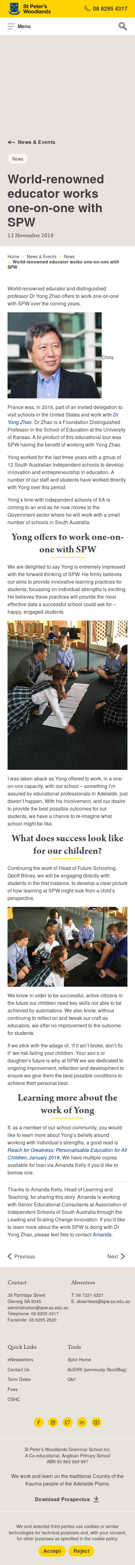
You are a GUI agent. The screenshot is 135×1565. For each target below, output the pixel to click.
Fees (13, 1389)
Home (13, 256)
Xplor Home (79, 1359)
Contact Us (19, 1369)
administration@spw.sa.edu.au (38, 1307)
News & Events (42, 256)
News (69, 256)
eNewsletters (20, 1359)
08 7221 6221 (90, 1295)
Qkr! (72, 1379)
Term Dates (19, 1379)
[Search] (123, 26)
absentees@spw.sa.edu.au (103, 1301)
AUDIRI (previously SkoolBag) (97, 1369)
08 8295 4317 (110, 8)
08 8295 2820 (43, 1320)
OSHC (14, 1399)
